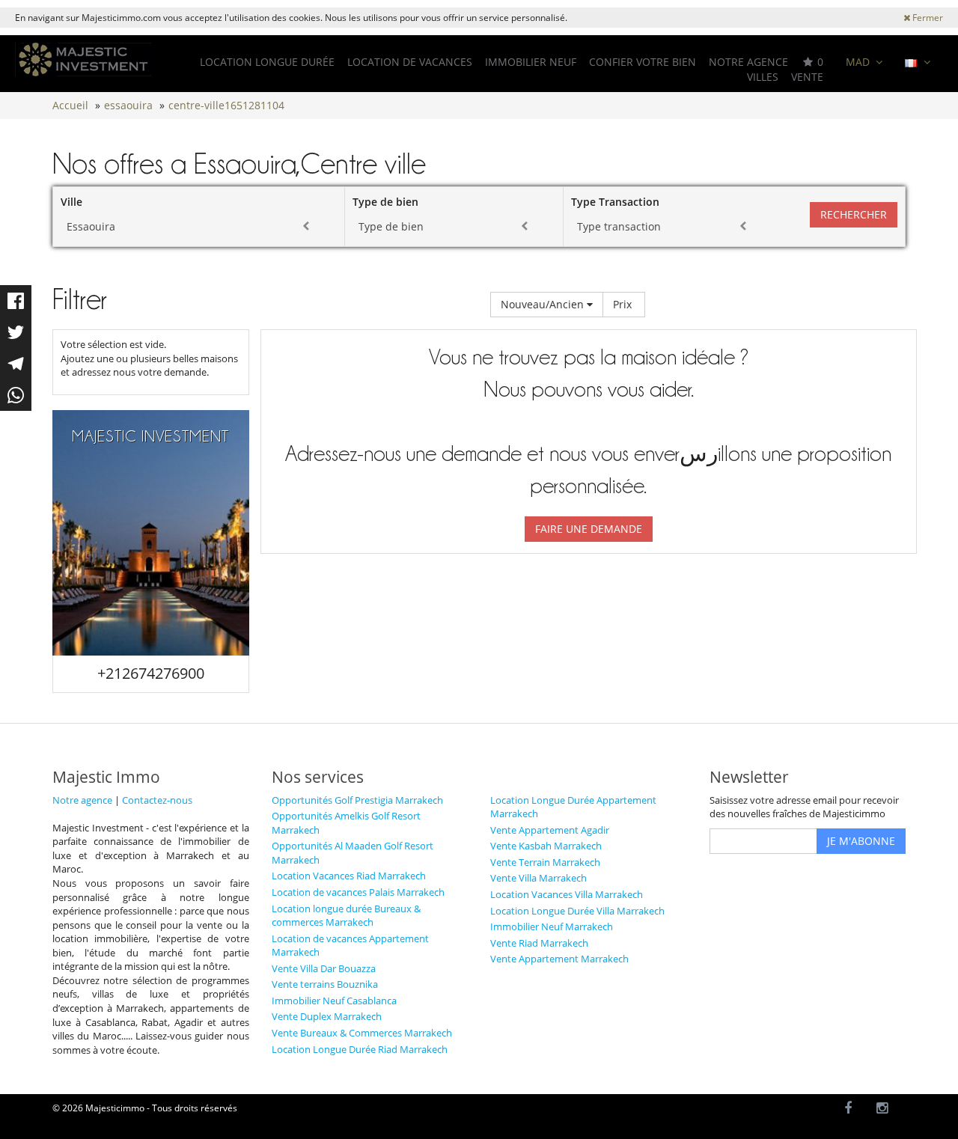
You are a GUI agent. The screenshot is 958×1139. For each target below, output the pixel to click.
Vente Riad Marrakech (539, 943)
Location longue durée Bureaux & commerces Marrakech (346, 915)
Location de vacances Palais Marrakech (358, 892)
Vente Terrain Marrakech (545, 862)
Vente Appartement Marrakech (559, 958)
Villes (762, 77)
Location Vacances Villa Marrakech (566, 894)
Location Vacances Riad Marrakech (349, 875)
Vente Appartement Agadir (549, 830)
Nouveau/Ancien (544, 304)
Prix (624, 304)
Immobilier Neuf (530, 62)
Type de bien (385, 202)
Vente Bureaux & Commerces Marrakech (362, 1032)
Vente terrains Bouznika (325, 984)
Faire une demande (588, 529)
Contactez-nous (157, 800)
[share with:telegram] (15, 363)
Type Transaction (615, 202)
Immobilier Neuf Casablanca (334, 1000)
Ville (71, 202)
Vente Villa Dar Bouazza (324, 968)
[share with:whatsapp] (15, 395)
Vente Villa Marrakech (538, 878)
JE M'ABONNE (861, 841)
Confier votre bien (642, 62)
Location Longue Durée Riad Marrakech (360, 1049)
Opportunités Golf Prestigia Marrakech (357, 800)
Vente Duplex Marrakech (327, 1016)
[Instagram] (882, 1109)
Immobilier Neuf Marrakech (551, 926)
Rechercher (853, 214)
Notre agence (748, 62)
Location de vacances (409, 62)
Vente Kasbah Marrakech (546, 845)
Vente (807, 77)
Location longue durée (267, 62)
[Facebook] (848, 1109)
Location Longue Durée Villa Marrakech (577, 910)
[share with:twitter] (15, 332)
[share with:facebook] (15, 301)
